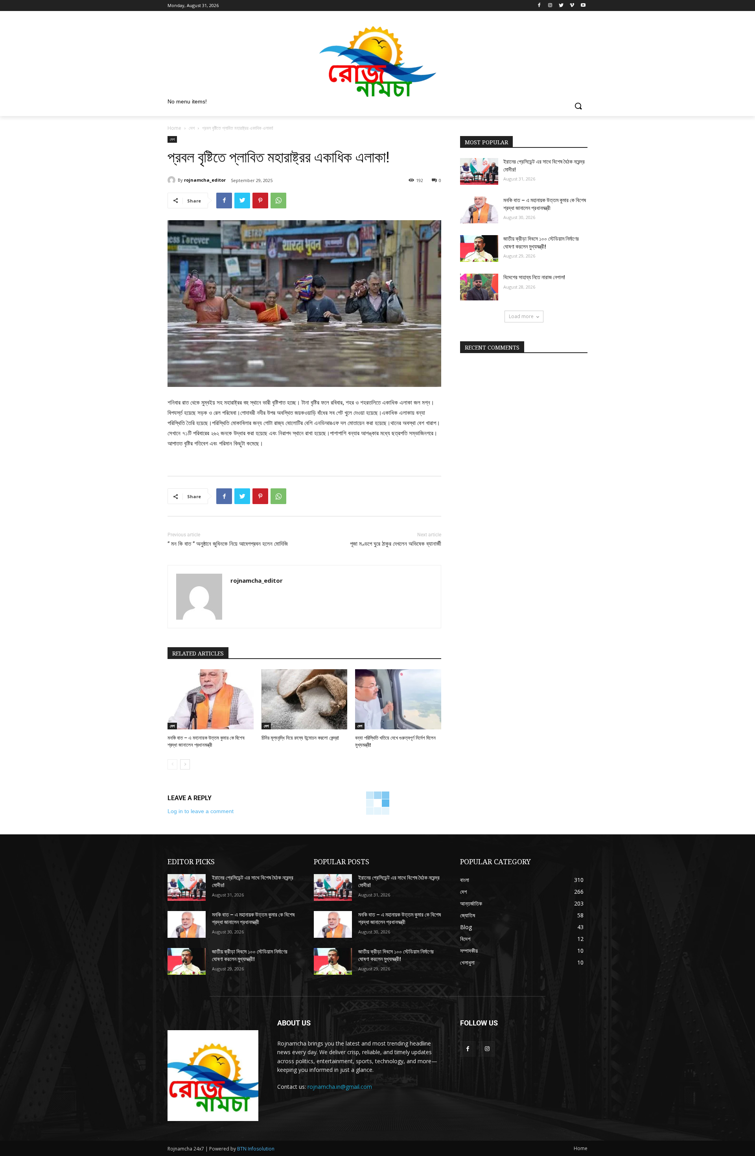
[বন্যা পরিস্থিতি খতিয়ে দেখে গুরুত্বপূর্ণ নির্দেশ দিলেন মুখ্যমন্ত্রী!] (398, 699)
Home (174, 128)
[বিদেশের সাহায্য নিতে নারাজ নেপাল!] (479, 287)
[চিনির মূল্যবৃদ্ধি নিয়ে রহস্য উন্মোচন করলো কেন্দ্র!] (304, 699)
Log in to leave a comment (201, 811)
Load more (521, 316)
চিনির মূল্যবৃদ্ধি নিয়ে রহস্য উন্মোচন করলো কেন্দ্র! (300, 738)
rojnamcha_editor (205, 180)
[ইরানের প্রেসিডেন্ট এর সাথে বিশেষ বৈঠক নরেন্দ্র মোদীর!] (479, 171)
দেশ (192, 128)
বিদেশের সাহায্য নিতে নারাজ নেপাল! (534, 277)
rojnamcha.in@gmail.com (340, 1086)
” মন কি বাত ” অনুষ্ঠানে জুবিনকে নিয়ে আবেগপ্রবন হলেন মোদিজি (228, 543)
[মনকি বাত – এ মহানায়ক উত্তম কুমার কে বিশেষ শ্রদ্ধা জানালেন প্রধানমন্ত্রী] (211, 699)
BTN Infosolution (255, 1148)
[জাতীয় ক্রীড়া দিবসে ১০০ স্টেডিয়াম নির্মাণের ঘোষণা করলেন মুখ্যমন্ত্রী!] (479, 248)
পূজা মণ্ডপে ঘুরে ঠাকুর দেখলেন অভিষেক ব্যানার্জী (395, 543)
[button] (578, 106)
